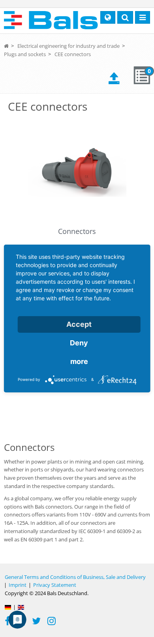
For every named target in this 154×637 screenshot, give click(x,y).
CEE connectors (72, 54)
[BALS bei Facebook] (7, 622)
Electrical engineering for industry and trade (68, 45)
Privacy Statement (54, 584)
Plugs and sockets (25, 54)
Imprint (17, 584)
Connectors (77, 231)
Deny (79, 343)
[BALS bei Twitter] (36, 622)
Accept (79, 324)
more (79, 361)
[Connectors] (77, 170)
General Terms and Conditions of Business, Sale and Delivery (75, 576)
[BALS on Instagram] (51, 622)
